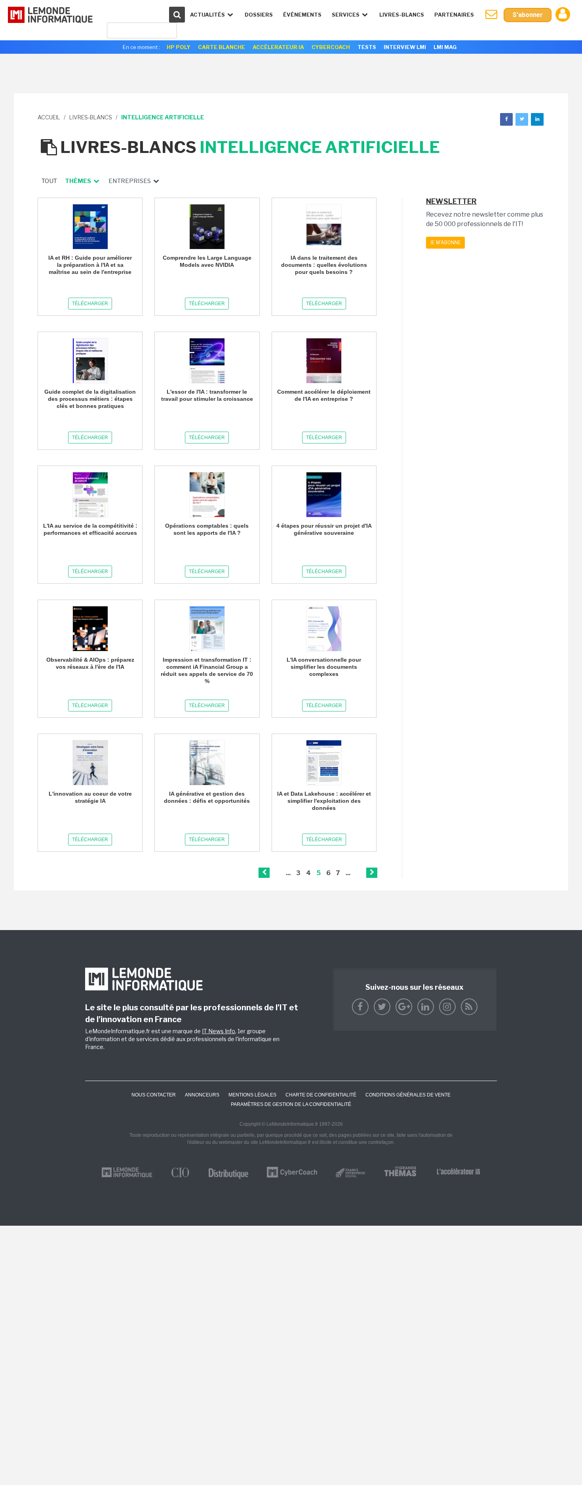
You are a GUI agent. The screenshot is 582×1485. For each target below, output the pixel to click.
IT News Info (218, 1031)
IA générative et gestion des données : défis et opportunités (207, 797)
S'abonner (527, 15)
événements (302, 14)
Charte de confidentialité (320, 1095)
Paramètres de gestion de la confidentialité (291, 1104)
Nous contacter (153, 1095)
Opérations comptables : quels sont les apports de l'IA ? (207, 529)
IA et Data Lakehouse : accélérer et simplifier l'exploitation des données (324, 801)
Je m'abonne (445, 242)
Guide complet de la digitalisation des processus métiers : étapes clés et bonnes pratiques (90, 399)
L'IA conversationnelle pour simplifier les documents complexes (324, 667)
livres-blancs (90, 117)
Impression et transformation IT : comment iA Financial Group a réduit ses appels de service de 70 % (207, 671)
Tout (49, 181)
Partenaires (454, 14)
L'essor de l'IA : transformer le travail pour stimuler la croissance (207, 395)
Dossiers (259, 14)
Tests (367, 47)
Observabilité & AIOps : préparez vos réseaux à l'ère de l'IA (90, 663)
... (288, 873)
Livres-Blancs (401, 14)
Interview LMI (405, 47)
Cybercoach (331, 47)
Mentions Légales (252, 1095)
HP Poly (178, 47)
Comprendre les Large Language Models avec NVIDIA (207, 261)
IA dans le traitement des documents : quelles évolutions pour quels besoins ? (324, 265)
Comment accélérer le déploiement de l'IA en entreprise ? (324, 395)
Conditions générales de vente (408, 1095)
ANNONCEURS (202, 1095)
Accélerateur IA (278, 47)
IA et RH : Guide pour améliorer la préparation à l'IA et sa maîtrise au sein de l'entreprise (90, 265)
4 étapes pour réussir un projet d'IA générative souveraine (324, 529)
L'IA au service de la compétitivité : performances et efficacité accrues (90, 529)
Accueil (49, 117)
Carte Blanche (221, 47)
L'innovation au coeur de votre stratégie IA (90, 797)
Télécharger (90, 303)
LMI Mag (445, 47)
